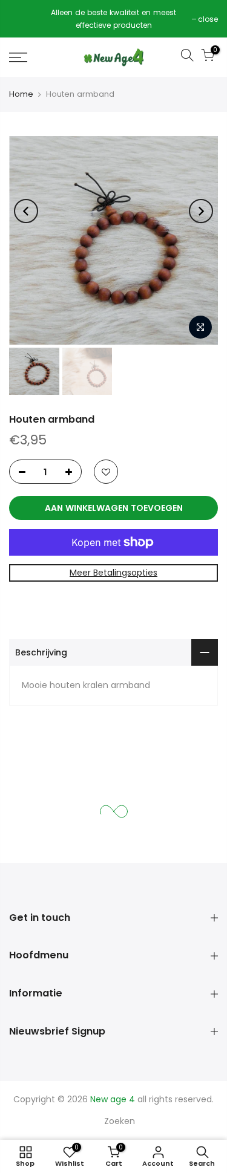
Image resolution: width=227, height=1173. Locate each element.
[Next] (201, 211)
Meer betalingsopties (113, 573)
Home (21, 94)
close (25, 19)
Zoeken (119, 1121)
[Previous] (26, 211)
